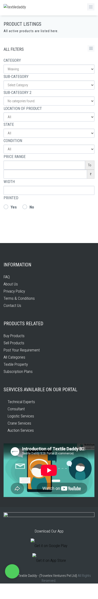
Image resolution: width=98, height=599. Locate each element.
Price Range (15, 156)
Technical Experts (21, 401)
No (31, 207)
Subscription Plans (18, 371)
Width (9, 181)
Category (12, 60)
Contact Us (12, 305)
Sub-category (16, 76)
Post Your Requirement (22, 350)
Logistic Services (20, 416)
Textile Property (16, 364)
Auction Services (20, 430)
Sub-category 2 (17, 92)
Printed (11, 197)
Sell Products (14, 342)
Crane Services (19, 423)
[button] (12, 571)
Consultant (16, 408)
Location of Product (23, 108)
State (9, 124)
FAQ (7, 276)
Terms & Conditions (19, 298)
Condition (13, 140)
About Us (11, 284)
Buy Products (14, 335)
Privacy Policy (14, 291)
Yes (14, 207)
